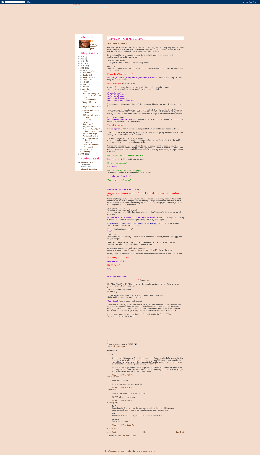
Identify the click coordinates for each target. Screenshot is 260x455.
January (85, 152)
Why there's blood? (89, 127)
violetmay (110, 403)
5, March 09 (87, 142)
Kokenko (110, 390)
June (84, 84)
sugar (123, 346)
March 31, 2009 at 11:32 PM (123, 425)
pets (118, 346)
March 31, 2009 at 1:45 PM (122, 388)
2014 (82, 57)
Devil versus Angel (89, 134)
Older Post (180, 432)
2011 (82, 63)
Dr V (108, 355)
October (85, 75)
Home (145, 432)
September (86, 77)
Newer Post (111, 432)
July (84, 82)
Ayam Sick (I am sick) (91, 145)
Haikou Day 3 (87, 124)
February (85, 149)
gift (114, 346)
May (84, 87)
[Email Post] (135, 344)
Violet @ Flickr (87, 162)
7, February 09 (88, 120)
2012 (82, 61)
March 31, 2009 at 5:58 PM (122, 401)
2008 (82, 154)
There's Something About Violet (77, 4)
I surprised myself (89, 100)
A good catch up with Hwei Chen (90, 139)
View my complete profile (94, 47)
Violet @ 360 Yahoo (89, 169)
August (85, 80)
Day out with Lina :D (90, 136)
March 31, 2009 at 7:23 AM (122, 375)
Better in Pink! (149, 451)
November (86, 73)
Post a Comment (113, 429)
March (84, 91)
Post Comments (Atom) (127, 436)
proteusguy (111, 377)
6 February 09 (87, 147)
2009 (82, 68)
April (84, 89)
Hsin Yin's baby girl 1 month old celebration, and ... (92, 95)
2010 (82, 66)
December (86, 70)
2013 (82, 59)
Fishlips (85, 122)
